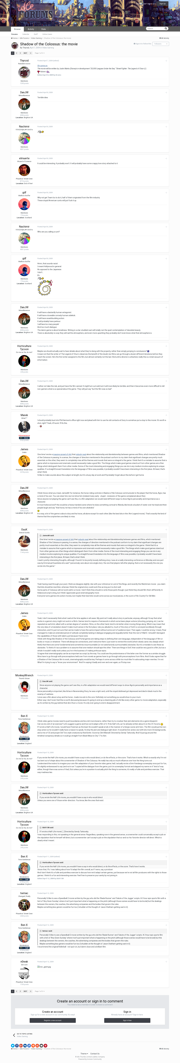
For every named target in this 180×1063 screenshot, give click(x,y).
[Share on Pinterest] (45, 1045)
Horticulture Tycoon (24, 347)
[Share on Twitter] (13, 1045)
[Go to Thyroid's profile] (14, 45)
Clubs (43, 29)
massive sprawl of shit (62, 454)
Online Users (47, 34)
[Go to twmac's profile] (24, 905)
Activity (31, 29)
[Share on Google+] (21, 1045)
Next (25, 53)
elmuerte (24, 158)
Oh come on (42, 66)
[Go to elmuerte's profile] (24, 170)
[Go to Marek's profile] (24, 427)
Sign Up (163, 4)
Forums (14, 34)
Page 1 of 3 (39, 53)
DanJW (24, 92)
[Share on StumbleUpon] (37, 1045)
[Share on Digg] (25, 1045)
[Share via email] (41, 1045)
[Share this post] (166, 61)
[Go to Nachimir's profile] (24, 138)
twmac (24, 893)
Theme (84, 1054)
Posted (45, 61)
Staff (36, 34)
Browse (17, 29)
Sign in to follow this (143, 44)
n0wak (24, 961)
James (24, 449)
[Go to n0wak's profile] (24, 973)
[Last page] (31, 53)
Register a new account (52, 1020)
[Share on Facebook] (17, 1045)
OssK (24, 529)
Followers (157, 44)
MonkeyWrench (24, 675)
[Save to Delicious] (29, 1045)
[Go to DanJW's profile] (24, 104)
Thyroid (26, 48)
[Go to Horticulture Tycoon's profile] (24, 361)
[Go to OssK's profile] (24, 541)
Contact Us (94, 1054)
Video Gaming (48, 48)
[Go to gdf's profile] (24, 204)
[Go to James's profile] (24, 461)
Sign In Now (127, 1020)
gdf (24, 192)
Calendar (25, 34)
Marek (24, 415)
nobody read (81, 454)
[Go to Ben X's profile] (24, 728)
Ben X (24, 716)
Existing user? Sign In (145, 4)
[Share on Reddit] (33, 1045)
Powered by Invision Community (90, 1059)
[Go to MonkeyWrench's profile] (24, 687)
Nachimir (24, 126)
